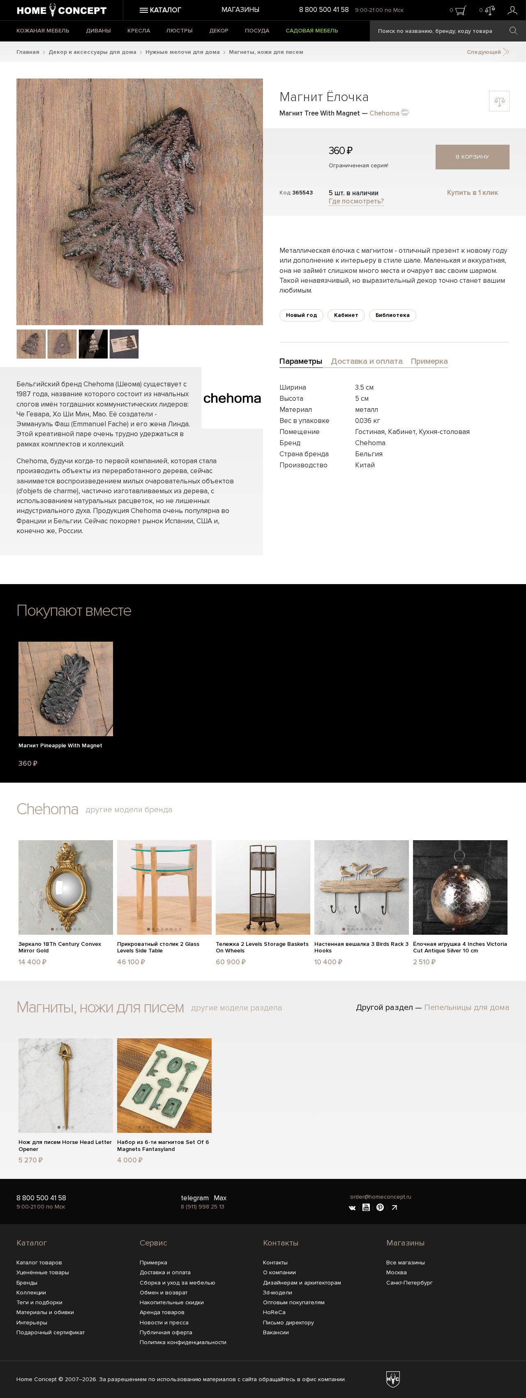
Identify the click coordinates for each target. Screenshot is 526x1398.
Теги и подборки (39, 1302)
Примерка (153, 1262)
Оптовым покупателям (294, 1302)
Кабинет (346, 315)
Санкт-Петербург (409, 1282)
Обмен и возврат (163, 1292)
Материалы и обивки (45, 1312)
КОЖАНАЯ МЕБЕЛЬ (42, 30)
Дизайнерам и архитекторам (302, 1282)
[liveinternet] (394, 1208)
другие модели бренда (129, 810)
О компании (279, 1272)
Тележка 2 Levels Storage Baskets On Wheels (262, 947)
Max (220, 1198)
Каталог (31, 1243)
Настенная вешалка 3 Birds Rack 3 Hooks (361, 947)
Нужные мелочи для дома (182, 52)
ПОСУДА (257, 30)
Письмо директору (288, 1322)
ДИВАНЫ (98, 30)
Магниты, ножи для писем (266, 52)
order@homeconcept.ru (380, 1196)
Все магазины (405, 1262)
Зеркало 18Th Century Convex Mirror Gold (59, 947)
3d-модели (277, 1292)
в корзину (472, 156)
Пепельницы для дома (467, 1007)
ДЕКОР (218, 30)
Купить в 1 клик (472, 192)
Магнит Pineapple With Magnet (60, 745)
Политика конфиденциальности (183, 1342)
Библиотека (393, 315)
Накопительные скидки (172, 1302)
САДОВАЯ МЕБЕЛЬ (312, 30)
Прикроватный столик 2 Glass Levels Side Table (158, 947)
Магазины (240, 9)
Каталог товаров (39, 1262)
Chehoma (384, 113)
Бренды (26, 1282)
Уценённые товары (42, 1272)
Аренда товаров (162, 1312)
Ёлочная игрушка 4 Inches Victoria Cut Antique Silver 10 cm (460, 947)
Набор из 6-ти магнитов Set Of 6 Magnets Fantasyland (163, 1146)
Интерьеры (31, 1322)
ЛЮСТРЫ (179, 30)
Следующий (485, 52)
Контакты (281, 1243)
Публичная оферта (166, 1332)
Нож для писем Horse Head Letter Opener (65, 1146)
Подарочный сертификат (50, 1332)
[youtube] (366, 1208)
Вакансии (276, 1332)
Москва (396, 1272)
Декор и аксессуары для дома (92, 52)
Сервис (153, 1243)
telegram (195, 1198)
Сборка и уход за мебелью (177, 1282)
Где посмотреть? (356, 201)
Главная (27, 52)
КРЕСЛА (138, 30)
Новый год (301, 315)
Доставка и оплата (165, 1272)
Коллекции (31, 1292)
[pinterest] (380, 1208)
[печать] (404, 112)
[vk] (352, 1208)
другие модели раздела (236, 1008)
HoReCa (274, 1312)
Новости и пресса (164, 1322)
